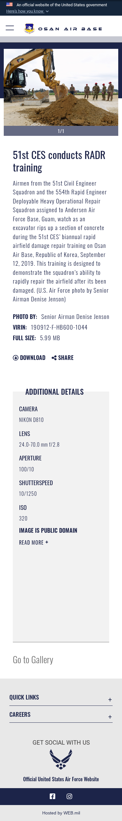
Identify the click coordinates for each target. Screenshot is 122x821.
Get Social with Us (61, 742)
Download (31, 357)
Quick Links (24, 696)
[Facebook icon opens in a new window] (52, 796)
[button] (28, 11)
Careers (19, 714)
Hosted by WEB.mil (61, 812)
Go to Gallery (33, 659)
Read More (32, 542)
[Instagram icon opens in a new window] (69, 796)
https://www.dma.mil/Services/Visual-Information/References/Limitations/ (57, 630)
